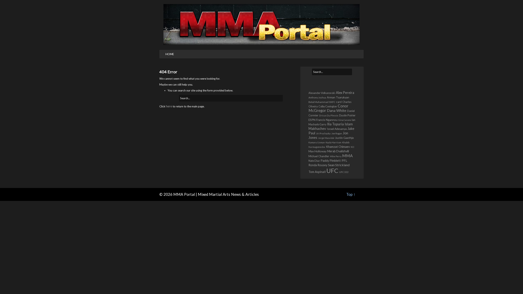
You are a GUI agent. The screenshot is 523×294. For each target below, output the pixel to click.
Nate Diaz (314, 160)
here (169, 106)
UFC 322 (344, 172)
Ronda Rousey (317, 165)
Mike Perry (335, 156)
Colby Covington (327, 106)
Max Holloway (317, 151)
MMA (347, 155)
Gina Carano (344, 120)
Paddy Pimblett (331, 160)
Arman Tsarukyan (338, 97)
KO (352, 147)
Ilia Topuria (335, 124)
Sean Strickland (339, 165)
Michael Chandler (318, 156)
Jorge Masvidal (326, 138)
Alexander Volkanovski (321, 93)
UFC (332, 170)
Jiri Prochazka (323, 133)
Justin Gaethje (344, 137)
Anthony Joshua (317, 97)
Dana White (336, 110)
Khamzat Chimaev (338, 146)
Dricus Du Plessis (328, 115)
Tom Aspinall (317, 172)
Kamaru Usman (316, 142)
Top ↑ (350, 194)
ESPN (311, 119)
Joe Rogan (336, 133)
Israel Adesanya (337, 128)
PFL (344, 160)
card (339, 102)
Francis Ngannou (326, 119)
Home (169, 54)
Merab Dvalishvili (338, 151)
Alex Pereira (345, 92)
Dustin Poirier (347, 115)
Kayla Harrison (333, 142)
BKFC (332, 102)
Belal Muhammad (318, 102)
